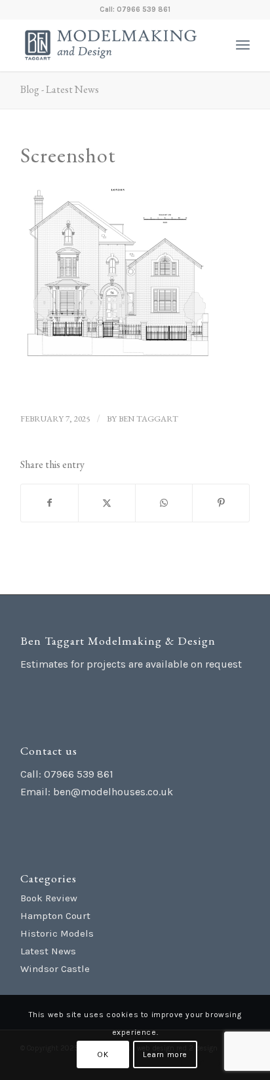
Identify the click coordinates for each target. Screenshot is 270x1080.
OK (102, 1054)
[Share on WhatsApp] (164, 503)
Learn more (165, 1054)
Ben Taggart (148, 418)
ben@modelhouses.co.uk (113, 791)
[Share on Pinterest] (221, 503)
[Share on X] (107, 503)
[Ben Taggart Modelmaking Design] (112, 45)
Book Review (48, 898)
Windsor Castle (55, 969)
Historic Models (57, 933)
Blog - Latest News (59, 89)
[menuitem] (243, 45)
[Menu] (243, 45)
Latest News (48, 951)
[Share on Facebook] (49, 503)
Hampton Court (55, 916)
